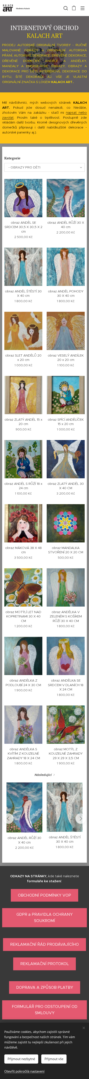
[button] (65, 8)
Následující (43, 775)
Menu (82, 8)
